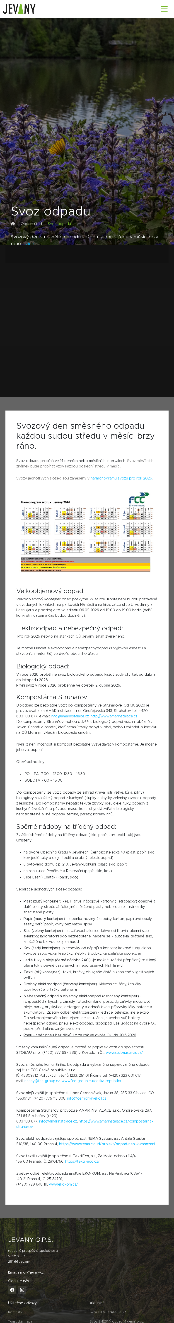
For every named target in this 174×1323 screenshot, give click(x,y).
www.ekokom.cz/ (63, 1184)
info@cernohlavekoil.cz (86, 1098)
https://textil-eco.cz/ (82, 1161)
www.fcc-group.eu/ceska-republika (91, 1081)
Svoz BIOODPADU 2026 (108, 1312)
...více (28, 244)
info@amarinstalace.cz (70, 716)
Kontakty (15, 1312)
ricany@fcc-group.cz (42, 1081)
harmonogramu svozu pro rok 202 (120, 478)
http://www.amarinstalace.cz (114, 716)
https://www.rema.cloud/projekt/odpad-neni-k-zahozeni (107, 1144)
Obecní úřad (31, 224)
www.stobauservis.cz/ (124, 1052)
